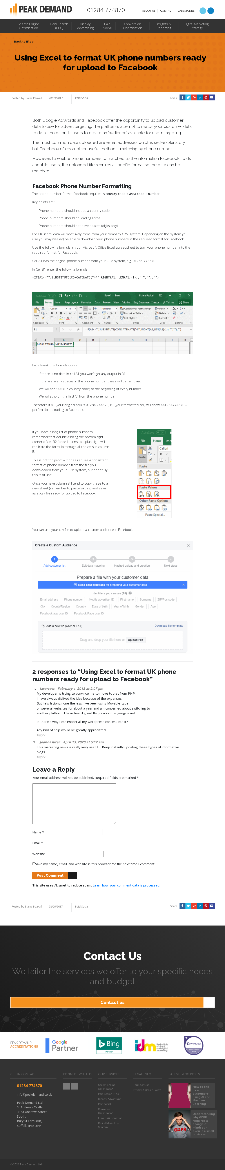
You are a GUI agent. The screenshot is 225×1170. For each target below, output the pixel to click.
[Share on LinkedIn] (200, 97)
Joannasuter (50, 742)
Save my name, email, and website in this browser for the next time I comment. (95, 864)
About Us (148, 10)
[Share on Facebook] (182, 97)
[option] (66, 1045)
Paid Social (82, 98)
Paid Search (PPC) (108, 1093)
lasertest (47, 688)
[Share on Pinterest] (206, 97)
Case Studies (186, 10)
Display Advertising (109, 1098)
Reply (41, 735)
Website (38, 854)
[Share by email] (212, 97)
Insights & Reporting (110, 1118)
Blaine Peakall (33, 98)
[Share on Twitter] (188, 97)
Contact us (112, 1002)
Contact (166, 10)
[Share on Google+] (194, 97)
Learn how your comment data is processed (126, 885)
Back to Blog (23, 41)
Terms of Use (141, 1084)
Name (38, 832)
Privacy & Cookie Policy (147, 1090)
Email (37, 843)
